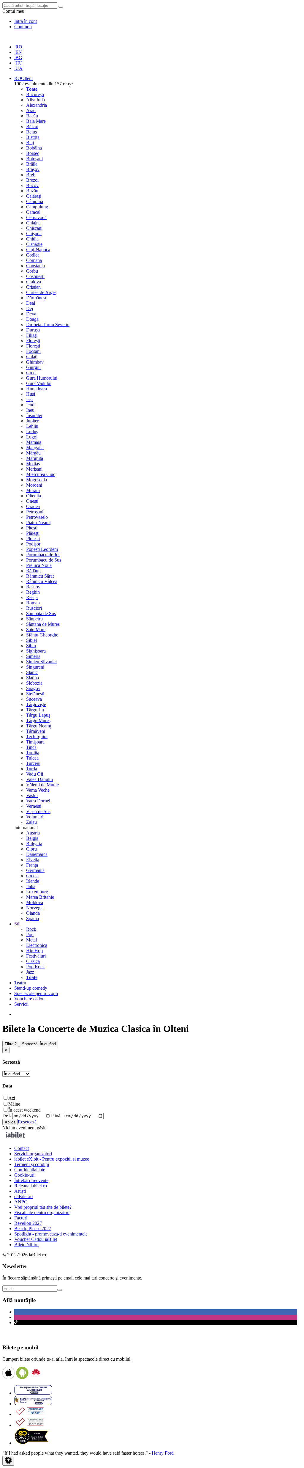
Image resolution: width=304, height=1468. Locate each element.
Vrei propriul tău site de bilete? (43, 1207)
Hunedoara (36, 388)
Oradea (33, 506)
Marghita (34, 458)
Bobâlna (34, 147)
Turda (31, 768)
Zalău (31, 822)
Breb (30, 174)
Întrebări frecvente (31, 1180)
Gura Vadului (38, 383)
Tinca (31, 747)
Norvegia (35, 907)
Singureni (35, 666)
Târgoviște (36, 704)
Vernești (33, 806)
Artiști (20, 1191)
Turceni (33, 763)
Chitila (32, 238)
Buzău (32, 190)
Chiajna (33, 222)
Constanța (35, 265)
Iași (29, 399)
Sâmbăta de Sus (41, 613)
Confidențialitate (29, 1169)
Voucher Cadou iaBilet (35, 1239)
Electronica (36, 945)
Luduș (32, 431)
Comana (34, 260)
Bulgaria (34, 843)
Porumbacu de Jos (43, 554)
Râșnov (33, 586)
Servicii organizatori (33, 1153)
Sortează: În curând (39, 1044)
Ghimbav (35, 361)
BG (18, 57)
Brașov (32, 169)
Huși (30, 394)
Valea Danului (39, 779)
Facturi (20, 1217)
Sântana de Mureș (43, 624)
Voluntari (34, 816)
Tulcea (32, 757)
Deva (31, 313)
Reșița (32, 597)
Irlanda (32, 881)
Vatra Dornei (38, 800)
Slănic (32, 672)
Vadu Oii (34, 774)
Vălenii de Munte (42, 784)
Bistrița (32, 137)
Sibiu (31, 645)
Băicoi (32, 126)
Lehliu (32, 426)
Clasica (33, 961)
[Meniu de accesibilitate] (8, 1461)
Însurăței (34, 415)
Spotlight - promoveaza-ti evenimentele (51, 1233)
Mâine (14, 1103)
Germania (35, 870)
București (35, 94)
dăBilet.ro (23, 1196)
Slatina (32, 677)
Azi (11, 1098)
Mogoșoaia (36, 479)
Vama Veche (38, 790)
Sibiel (31, 640)
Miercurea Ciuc (40, 474)
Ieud (30, 404)
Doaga (32, 319)
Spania (32, 918)
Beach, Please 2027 (32, 1228)
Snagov (33, 688)
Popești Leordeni (42, 549)
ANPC (20, 1201)
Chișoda (34, 233)
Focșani (33, 351)
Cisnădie (34, 244)
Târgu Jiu (35, 709)
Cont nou (23, 26)
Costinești (35, 276)
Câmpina (34, 201)
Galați (31, 356)
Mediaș (33, 463)
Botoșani (34, 158)
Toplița (32, 752)
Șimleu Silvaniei (41, 661)
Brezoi (32, 180)
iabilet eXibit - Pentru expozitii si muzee (51, 1158)
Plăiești (32, 533)
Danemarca (37, 854)
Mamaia (33, 442)
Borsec (32, 153)
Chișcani (34, 228)
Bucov (32, 185)
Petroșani (34, 511)
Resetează (27, 1121)
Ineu (30, 410)
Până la (58, 1115)
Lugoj (31, 436)
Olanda (33, 913)
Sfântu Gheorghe (42, 634)
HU (18, 62)
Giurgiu (33, 367)
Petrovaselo (37, 517)
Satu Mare (35, 629)
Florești (33, 340)
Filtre (11, 1044)
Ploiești (33, 538)
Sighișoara (36, 650)
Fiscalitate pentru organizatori (41, 1212)
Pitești (31, 527)
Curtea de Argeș (41, 292)
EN (18, 52)
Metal (31, 939)
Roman (33, 602)
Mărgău (33, 452)
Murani (33, 490)
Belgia (32, 838)
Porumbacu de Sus (43, 559)
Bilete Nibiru (26, 1244)
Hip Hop (34, 950)
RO (18, 46)
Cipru (31, 848)
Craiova (33, 281)
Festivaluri (36, 955)
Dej (29, 308)
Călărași (33, 196)
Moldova (34, 902)
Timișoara (35, 741)
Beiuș (31, 131)
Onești (32, 501)
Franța (32, 864)
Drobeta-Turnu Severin (47, 324)
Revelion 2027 (28, 1223)
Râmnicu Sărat (40, 576)
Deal (30, 303)
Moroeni (34, 485)
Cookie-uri (24, 1175)
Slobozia (34, 683)
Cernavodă (36, 217)
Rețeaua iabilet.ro (30, 1185)
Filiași (31, 335)
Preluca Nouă (39, 565)
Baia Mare (36, 121)
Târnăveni (35, 731)
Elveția (32, 859)
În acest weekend (24, 1109)
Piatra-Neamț (38, 522)
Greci (31, 372)
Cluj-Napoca (38, 249)
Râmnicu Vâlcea (41, 581)
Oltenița (33, 495)
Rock (31, 929)
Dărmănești (37, 297)
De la (7, 1115)
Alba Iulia (35, 99)
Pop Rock (35, 966)
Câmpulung (37, 206)
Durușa (33, 329)
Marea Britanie (40, 897)
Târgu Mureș (38, 720)
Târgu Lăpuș (38, 715)
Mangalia (35, 447)
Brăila (31, 163)
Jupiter (32, 420)
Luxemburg (37, 891)
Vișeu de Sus (38, 811)
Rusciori (34, 608)
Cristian (33, 287)
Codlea (32, 254)
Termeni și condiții (31, 1164)
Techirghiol (37, 736)
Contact (21, 1148)
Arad (31, 110)
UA (18, 68)
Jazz (30, 972)
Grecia (32, 875)
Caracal (33, 212)
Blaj (30, 142)
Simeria (33, 656)
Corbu (32, 271)
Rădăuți (33, 570)
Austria (33, 832)
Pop (30, 934)
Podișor (33, 543)
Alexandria (36, 105)
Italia (30, 886)
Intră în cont (25, 21)
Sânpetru (34, 618)
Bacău (32, 115)
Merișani (34, 468)
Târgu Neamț (38, 725)
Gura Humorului (41, 378)
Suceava (34, 699)
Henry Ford (163, 1453)
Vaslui (32, 795)
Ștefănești (35, 693)
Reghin (33, 592)
